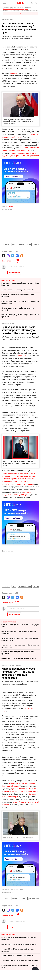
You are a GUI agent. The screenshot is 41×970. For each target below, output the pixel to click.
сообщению (14, 73)
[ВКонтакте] (17, 256)
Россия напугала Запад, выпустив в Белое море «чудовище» (18, 632)
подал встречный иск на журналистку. (23, 155)
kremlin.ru (4, 548)
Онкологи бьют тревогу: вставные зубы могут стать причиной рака (20, 302)
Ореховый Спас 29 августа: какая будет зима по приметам (18, 296)
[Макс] (8, 256)
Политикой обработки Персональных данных (15, 9)
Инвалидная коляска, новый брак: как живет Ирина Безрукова (20, 284)
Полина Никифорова (9, 892)
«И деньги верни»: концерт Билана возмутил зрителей (17, 309)
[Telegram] (13, 256)
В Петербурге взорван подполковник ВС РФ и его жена (19, 966)
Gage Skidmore (9, 206)
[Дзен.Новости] (3, 256)
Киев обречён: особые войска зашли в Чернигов (18, 658)
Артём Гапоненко (8, 209)
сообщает (22, 356)
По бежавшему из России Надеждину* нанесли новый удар (18, 938)
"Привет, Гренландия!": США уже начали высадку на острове (20, 626)
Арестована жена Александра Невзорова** (17, 290)
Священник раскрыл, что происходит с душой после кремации (20, 316)
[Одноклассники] (22, 256)
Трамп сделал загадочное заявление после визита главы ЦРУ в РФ (19, 639)
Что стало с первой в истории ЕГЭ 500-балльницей (19, 960)
